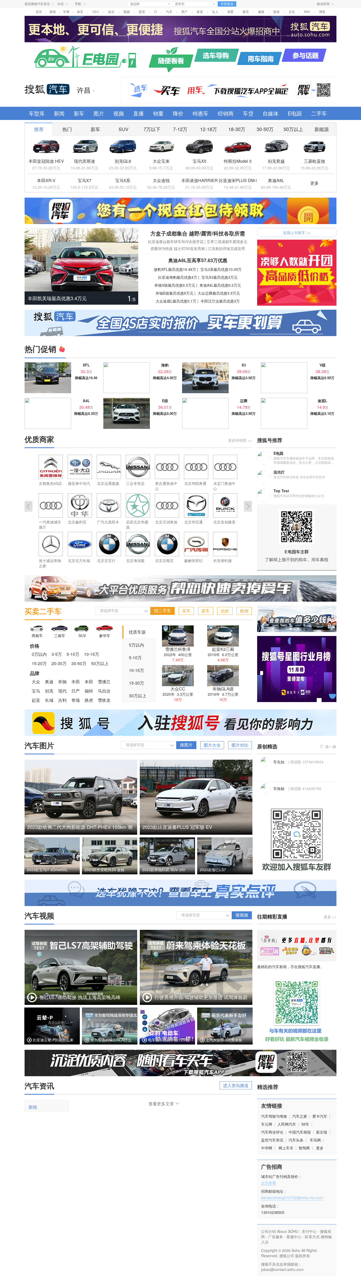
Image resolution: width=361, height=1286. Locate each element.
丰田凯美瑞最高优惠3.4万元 (57, 298)
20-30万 (59, 663)
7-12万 (180, 129)
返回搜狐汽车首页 (37, 4)
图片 (99, 113)
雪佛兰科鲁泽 (178, 649)
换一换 (330, 746)
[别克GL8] (123, 146)
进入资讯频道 (235, 1085)
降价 (178, 113)
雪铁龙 (104, 700)
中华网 (266, 1147)
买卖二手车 (43, 611)
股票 (142, 12)
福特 (89, 691)
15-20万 (39, 663)
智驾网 (304, 1147)
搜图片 (186, 745)
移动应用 (323, 4)
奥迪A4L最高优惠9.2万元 (220, 285)
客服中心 (293, 1236)
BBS (307, 12)
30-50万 (265, 129)
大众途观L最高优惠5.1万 (176, 301)
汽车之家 (299, 1116)
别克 (49, 691)
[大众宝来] (161, 146)
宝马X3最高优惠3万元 (219, 277)
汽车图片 (39, 745)
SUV (123, 129)
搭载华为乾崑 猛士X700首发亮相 (178, 248)
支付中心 (309, 1231)
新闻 (52, 12)
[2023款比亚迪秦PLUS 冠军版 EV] (196, 833)
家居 (200, 12)
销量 (158, 113)
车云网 (266, 1124)
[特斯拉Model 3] (238, 146)
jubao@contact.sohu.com (282, 1269)
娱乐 (111, 12)
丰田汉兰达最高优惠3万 (220, 301)
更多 (314, 183)
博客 (322, 12)
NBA (95, 12)
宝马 (36, 691)
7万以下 (152, 129)
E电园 (295, 113)
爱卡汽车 (319, 1116)
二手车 (319, 113)
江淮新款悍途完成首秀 (226, 248)
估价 (225, 611)
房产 (184, 12)
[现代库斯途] (84, 146)
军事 (66, 12)
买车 (186, 611)
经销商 (226, 113)
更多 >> (330, 916)
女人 (215, 12)
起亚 (36, 700)
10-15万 (91, 654)
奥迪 (49, 682)
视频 (126, 12)
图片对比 (240, 745)
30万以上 (137, 696)
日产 (75, 691)
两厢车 (37, 635)
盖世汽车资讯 (272, 1140)
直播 (138, 113)
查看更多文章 (161, 1104)
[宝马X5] (199, 146)
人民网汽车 (286, 1124)
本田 (89, 682)
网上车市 (286, 1147)
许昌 (60, 4)
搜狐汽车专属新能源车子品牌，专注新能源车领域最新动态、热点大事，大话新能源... (304, 460)
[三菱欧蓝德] (314, 146)
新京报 (321, 1132)
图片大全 (212, 745)
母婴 (230, 12)
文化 (292, 12)
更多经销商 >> (240, 440)
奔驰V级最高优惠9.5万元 (174, 285)
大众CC (177, 689)
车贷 (248, 113)
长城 (49, 700)
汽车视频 (39, 915)
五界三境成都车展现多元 (227, 241)
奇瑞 (75, 700)
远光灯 (279, 472)
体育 (80, 12)
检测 (244, 611)
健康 (261, 12)
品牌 (34, 673)
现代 (62, 691)
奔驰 (62, 682)
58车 (305, 1124)
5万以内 (136, 645)
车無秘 (279, 788)
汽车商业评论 (272, 1132)
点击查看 (268, 1182)
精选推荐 (267, 1086)
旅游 (276, 12)
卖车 (205, 611)
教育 (246, 12)
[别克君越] (276, 146)
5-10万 (73, 654)
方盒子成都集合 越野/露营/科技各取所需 (197, 233)
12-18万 (208, 129)
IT (155, 12)
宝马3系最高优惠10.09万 (221, 269)
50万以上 (293, 129)
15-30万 (136, 683)
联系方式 (312, 1236)
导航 (78, 4)
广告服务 (275, 1236)
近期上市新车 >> (297, 232)
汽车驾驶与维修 (274, 1116)
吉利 (62, 700)
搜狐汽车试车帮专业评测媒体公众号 (299, 495)
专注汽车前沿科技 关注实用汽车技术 (299, 477)
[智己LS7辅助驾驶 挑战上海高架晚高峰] (81, 1003)
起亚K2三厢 (223, 649)
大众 (36, 682)
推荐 (39, 129)
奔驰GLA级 (223, 689)
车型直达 (227, 4)
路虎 (89, 700)
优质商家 (39, 439)
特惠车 (201, 113)
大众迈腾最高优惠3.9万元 (219, 293)
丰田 (75, 682)
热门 (67, 129)
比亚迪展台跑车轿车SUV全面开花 (175, 241)
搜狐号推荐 (269, 440)
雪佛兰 (104, 682)
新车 (79, 113)
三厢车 (59, 635)
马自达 (104, 691)
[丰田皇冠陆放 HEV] (46, 146)
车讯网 (315, 1140)
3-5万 (57, 654)
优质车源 (137, 632)
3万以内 (39, 654)
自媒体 (271, 113)
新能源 (321, 129)
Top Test (281, 490)
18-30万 (236, 129)
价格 (34, 645)
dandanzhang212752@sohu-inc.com (292, 1197)
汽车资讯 (39, 1085)
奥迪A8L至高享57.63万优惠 (197, 260)
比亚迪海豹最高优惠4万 (177, 277)
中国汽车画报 (300, 1132)
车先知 (279, 761)
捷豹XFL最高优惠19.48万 (175, 269)
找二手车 (162, 611)
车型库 (37, 113)
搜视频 (241, 915)
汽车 (169, 12)
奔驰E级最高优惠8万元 (174, 293)
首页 (39, 12)
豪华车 (104, 635)
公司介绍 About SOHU (279, 1231)
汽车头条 (296, 1140)
